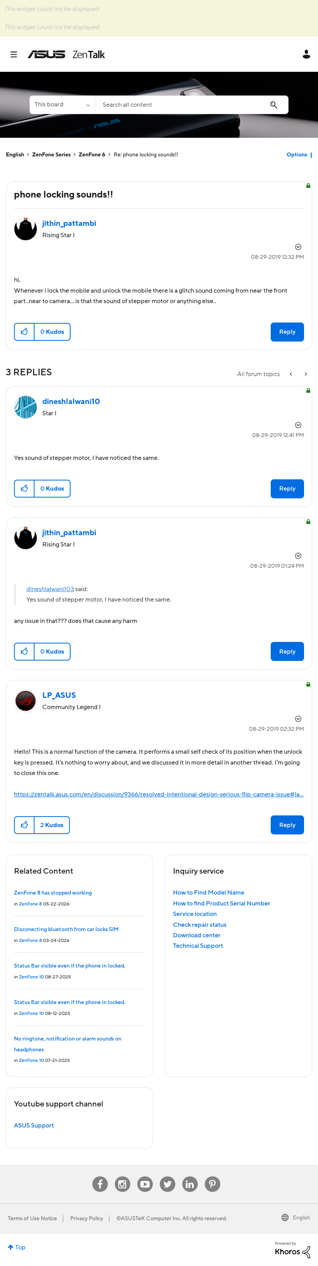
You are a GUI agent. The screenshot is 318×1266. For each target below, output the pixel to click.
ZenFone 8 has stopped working (53, 893)
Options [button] (297, 154)
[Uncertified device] (305, 374)
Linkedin (190, 1176)
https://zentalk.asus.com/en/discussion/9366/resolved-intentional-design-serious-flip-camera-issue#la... (159, 794)
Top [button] (20, 1247)
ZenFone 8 (30, 904)
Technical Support (198, 946)
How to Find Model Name (208, 893)
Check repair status (199, 925)
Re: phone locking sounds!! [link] (146, 154)
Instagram (122, 1176)
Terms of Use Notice (32, 1218)
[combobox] (192, 104)
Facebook (100, 1176)
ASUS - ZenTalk (66, 54)
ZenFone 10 (31, 977)
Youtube (145, 1176)
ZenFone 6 (92, 154)
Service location (195, 914)
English (15, 154)
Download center (197, 935)
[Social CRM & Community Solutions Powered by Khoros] (292, 1250)
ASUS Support (34, 1125)
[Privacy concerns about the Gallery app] (292, 374)
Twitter (167, 1176)
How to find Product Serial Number (221, 903)
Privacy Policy (86, 1218)
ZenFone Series (51, 154)
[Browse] (18, 54)
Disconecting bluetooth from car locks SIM (66, 929)
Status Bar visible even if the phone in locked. (69, 966)
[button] (25, 332)
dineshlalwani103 (50, 589)
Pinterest (212, 1176)
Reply (287, 332)
